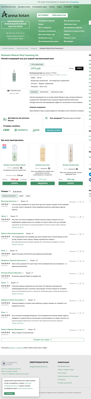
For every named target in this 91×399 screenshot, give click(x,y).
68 (49, 168)
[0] (78, 202)
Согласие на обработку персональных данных (15, 374)
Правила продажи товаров (9, 371)
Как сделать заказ (64, 366)
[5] (83, 202)
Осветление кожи (70, 24)
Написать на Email (53, 130)
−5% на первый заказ (37, 64)
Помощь (52, 7)
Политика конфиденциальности (11, 369)
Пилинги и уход (70, 38)
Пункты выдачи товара (15, 38)
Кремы (40, 24)
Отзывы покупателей (65, 383)
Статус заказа (62, 373)
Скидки (59, 7)
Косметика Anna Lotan (8, 7)
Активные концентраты (47, 31)
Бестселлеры (43, 15)
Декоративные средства (73, 28)
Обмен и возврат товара (66, 369)
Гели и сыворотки (44, 28)
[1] (78, 217)
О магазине (67, 7)
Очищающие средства (46, 21)
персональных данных (25, 388)
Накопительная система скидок (68, 376)
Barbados (34, 48)
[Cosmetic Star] (9, 363)
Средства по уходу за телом (74, 31)
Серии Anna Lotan (59, 15)
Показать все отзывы (43, 340)
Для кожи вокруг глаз (46, 34)
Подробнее (74, 2)
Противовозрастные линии (48, 41)
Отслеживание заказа (39, 7)
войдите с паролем (16, 348)
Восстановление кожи (72, 21)
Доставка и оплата (24, 7)
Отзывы (76, 7)
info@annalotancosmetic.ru (15, 36)
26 (21, 168)
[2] (83, 251)
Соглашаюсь (9, 394)
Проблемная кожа (45, 38)
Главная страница (8, 48)
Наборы (67, 34)
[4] (83, 217)
